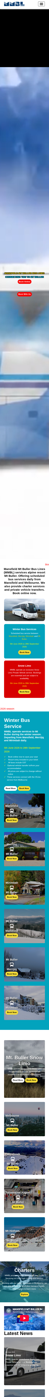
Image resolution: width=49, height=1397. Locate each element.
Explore (24, 1294)
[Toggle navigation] (41, 4)
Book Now (24, 652)
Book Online (24, 282)
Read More (11, 788)
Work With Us (24, 294)
